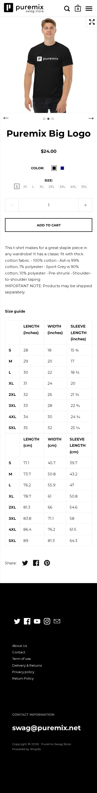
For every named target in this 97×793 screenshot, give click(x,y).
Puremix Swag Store (56, 744)
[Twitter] (17, 621)
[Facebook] (27, 621)
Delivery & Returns (27, 665)
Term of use (21, 659)
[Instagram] (47, 621)
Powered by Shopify (26, 749)
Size (48, 180)
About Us (19, 646)
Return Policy (23, 678)
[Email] (57, 621)
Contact (18, 652)
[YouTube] (37, 621)
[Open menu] (89, 8)
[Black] (54, 168)
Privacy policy (23, 672)
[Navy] (62, 168)
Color (37, 168)
